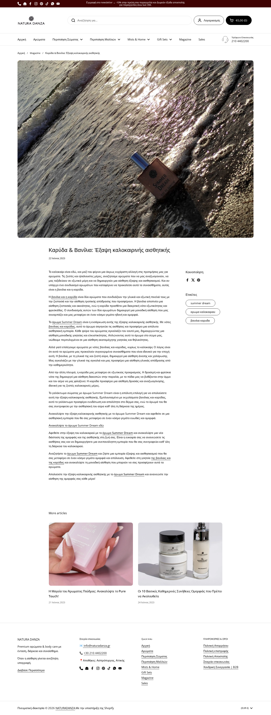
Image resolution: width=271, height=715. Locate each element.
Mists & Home (150, 667)
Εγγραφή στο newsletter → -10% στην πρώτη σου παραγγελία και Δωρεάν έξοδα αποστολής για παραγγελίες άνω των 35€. (135, 3)
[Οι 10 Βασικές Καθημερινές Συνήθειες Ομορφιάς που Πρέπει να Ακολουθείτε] (180, 554)
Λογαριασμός (212, 20)
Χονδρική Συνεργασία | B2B (220, 667)
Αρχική (21, 53)
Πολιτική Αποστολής (215, 656)
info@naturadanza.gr (96, 645)
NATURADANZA (65, 708)
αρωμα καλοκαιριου (203, 311)
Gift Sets (146, 672)
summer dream (200, 303)
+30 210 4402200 (95, 653)
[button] (239, 20)
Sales (144, 683)
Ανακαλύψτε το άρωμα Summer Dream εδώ (76, 425)
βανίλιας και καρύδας (62, 326)
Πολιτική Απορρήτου (215, 645)
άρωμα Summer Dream (67, 322)
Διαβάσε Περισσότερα (31, 670)
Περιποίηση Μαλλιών (154, 661)
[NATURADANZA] (31, 20)
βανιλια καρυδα (200, 320)
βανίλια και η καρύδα (64, 297)
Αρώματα (147, 651)
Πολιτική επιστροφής (215, 651)
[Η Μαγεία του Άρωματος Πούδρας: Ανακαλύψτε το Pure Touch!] (91, 554)
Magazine (35, 53)
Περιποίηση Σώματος (154, 656)
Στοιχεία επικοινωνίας (216, 661)
